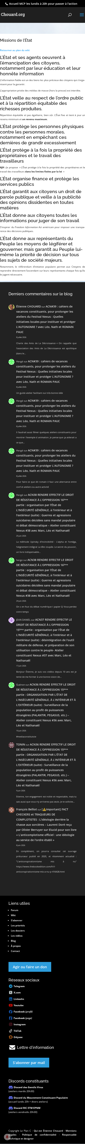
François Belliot (26, 809)
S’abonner (16, 920)
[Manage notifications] (7, 1137)
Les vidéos (17, 935)
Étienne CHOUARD (28, 306)
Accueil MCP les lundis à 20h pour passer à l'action (42, 4)
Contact (15, 951)
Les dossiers (18, 930)
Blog (13, 940)
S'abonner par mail (29, 1062)
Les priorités (18, 925)
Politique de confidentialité (39, 1134)
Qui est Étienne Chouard (48, 1130)
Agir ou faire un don (30, 967)
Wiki (13, 915)
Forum (14, 910)
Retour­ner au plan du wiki (15, 50)
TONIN (20, 744)
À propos (16, 946)
